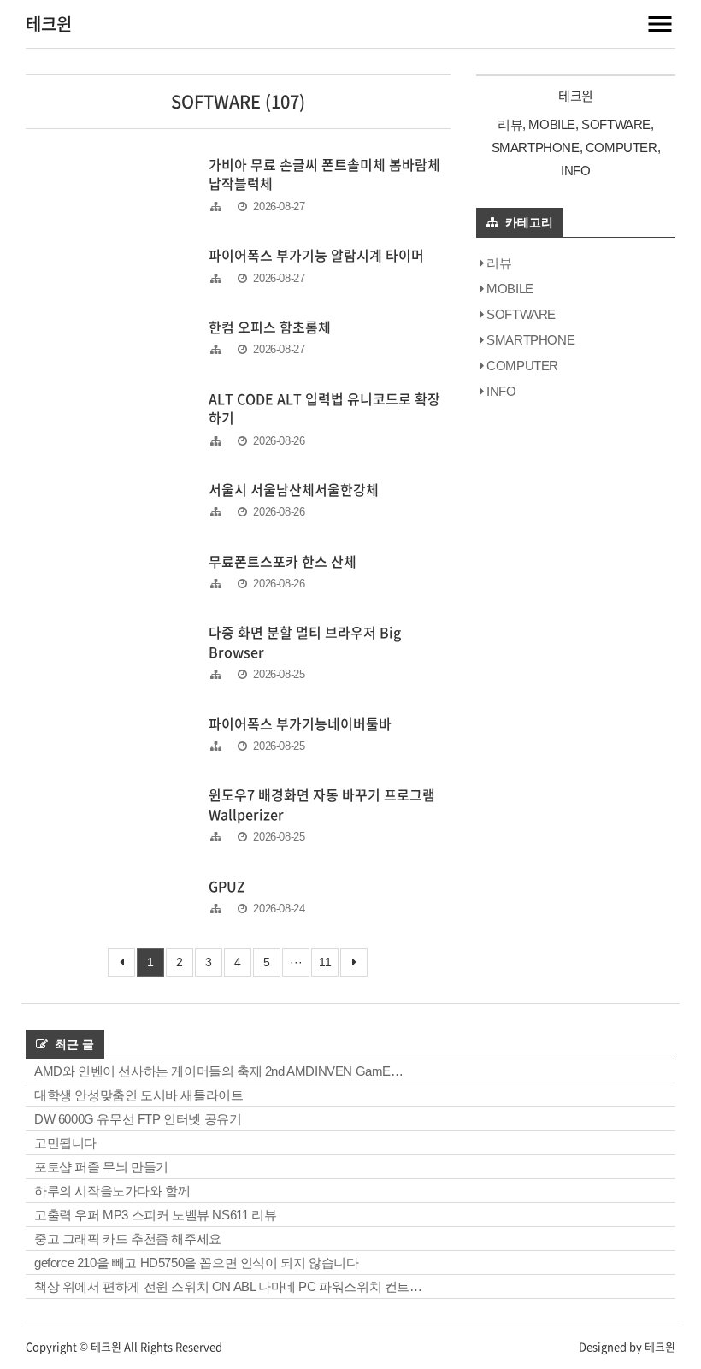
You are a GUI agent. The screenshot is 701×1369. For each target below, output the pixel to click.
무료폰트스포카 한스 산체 (282, 561)
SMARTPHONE (530, 340)
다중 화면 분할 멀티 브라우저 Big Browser (305, 641)
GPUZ (227, 886)
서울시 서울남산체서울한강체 (294, 489)
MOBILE (509, 288)
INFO (500, 391)
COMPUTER (522, 365)
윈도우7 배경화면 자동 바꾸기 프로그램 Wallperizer (322, 803)
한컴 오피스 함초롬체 (270, 326)
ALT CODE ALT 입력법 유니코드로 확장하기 (324, 408)
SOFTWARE (521, 314)
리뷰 (498, 263)
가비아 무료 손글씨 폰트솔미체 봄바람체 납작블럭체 (324, 173)
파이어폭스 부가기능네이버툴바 (300, 723)
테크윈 (49, 23)
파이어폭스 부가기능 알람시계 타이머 (316, 255)
